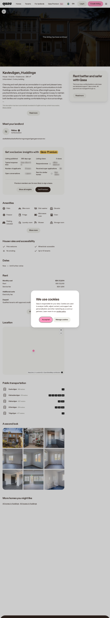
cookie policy (61, 311)
